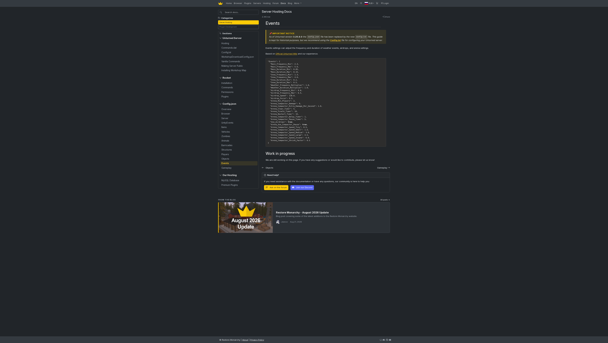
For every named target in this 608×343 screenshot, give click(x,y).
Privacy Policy (257, 340)
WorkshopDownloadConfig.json (237, 57)
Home (229, 3)
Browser (238, 3)
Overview (226, 109)
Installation (226, 83)
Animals (225, 140)
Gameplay (226, 168)
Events (225, 163)
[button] (369, 3)
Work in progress (280, 153)
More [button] (297, 3)
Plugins (247, 3)
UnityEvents (227, 122)
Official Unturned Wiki (286, 53)
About (245, 340)
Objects (225, 159)
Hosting (267, 3)
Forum (276, 3)
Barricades (226, 145)
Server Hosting (225, 22)
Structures (226, 149)
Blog (290, 3)
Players (225, 154)
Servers (257, 3)
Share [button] (387, 17)
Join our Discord (303, 187)
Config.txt (226, 52)
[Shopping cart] (377, 3)
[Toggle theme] (361, 3)
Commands (227, 87)
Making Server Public (232, 66)
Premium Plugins (229, 185)
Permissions (227, 92)
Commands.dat (229, 48)
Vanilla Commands (230, 61)
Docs (283, 3)
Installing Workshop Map (233, 70)
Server (224, 118)
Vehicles (225, 132)
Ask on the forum (278, 187)
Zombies (225, 136)
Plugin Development (228, 27)
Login (386, 3)
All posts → (385, 200)
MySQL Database (230, 180)
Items (224, 127)
